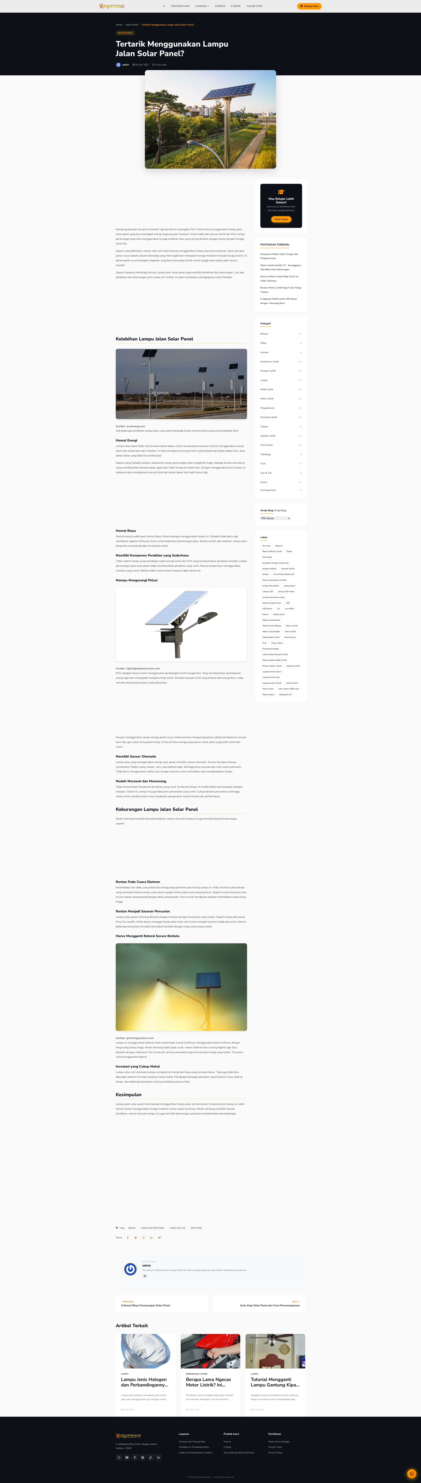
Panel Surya (290, 637)
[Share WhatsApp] (143, 1237)
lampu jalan (289, 585)
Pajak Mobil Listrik (270, 637)
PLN (264, 643)
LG (278, 608)
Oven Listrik (290, 631)
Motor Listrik (266, 398)
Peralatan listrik (268, 417)
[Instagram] (119, 1457)
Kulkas (265, 574)
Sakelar (264, 426)
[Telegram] (142, 1457)
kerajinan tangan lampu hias (275, 563)
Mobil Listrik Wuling (271, 625)
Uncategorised (268, 490)
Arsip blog (280, 510)
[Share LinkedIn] (151, 1237)
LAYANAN (201, 6)
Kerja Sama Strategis (279, 1441)
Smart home (292, 683)
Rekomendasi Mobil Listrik (274, 660)
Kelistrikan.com (203, 1477)
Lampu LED (267, 591)
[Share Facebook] (127, 1237)
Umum (263, 482)
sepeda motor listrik (271, 683)
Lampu (264, 380)
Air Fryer (266, 545)
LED (288, 603)
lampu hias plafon (270, 585)
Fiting (263, 343)
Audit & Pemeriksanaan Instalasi (195, 1452)
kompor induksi (269, 568)
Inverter (264, 352)
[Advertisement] (180, 203)
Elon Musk (267, 557)
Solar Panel (125, 33)
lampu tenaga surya (271, 603)
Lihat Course (281, 219)
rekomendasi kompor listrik (275, 654)
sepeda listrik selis (271, 677)
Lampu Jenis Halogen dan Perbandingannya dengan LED (144, 1385)
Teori (263, 463)
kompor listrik (287, 568)
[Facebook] (135, 1457)
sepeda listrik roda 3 (271, 671)
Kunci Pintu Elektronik (284, 574)
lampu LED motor (286, 591)
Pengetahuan (267, 408)
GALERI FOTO (254, 6)
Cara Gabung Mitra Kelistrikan (239, 1452)
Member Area (311, 6)
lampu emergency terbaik (274, 580)
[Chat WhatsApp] (411, 1473)
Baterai (131, 1227)
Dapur (289, 551)
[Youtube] (127, 1457)
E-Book (227, 1447)
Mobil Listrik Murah (271, 620)
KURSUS (220, 6)
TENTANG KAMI (180, 6)
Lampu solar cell (177, 1227)
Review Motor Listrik (272, 666)
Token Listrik (268, 694)
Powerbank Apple (270, 648)
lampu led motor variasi (273, 597)
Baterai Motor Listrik (272, 551)
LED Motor (267, 608)
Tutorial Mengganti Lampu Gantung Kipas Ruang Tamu (274, 1385)
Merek (265, 614)
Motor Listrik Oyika (271, 631)
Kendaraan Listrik (269, 361)
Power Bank (277, 643)
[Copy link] (159, 1237)
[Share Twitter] (135, 1237)
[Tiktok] (150, 1457)
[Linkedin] (158, 1457)
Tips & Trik (266, 473)
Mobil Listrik (266, 389)
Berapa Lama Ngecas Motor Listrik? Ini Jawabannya (208, 1385)
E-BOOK (236, 6)
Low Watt (289, 608)
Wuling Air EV (285, 694)
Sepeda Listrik (267, 435)
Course (227, 1441)
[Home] (164, 6)
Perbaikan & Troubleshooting (194, 1447)
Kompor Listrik (267, 370)
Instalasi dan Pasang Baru (192, 1441)
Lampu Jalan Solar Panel (152, 1227)
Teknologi (265, 454)
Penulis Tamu (275, 1447)
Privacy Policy (275, 1452)
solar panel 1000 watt (288, 688)
